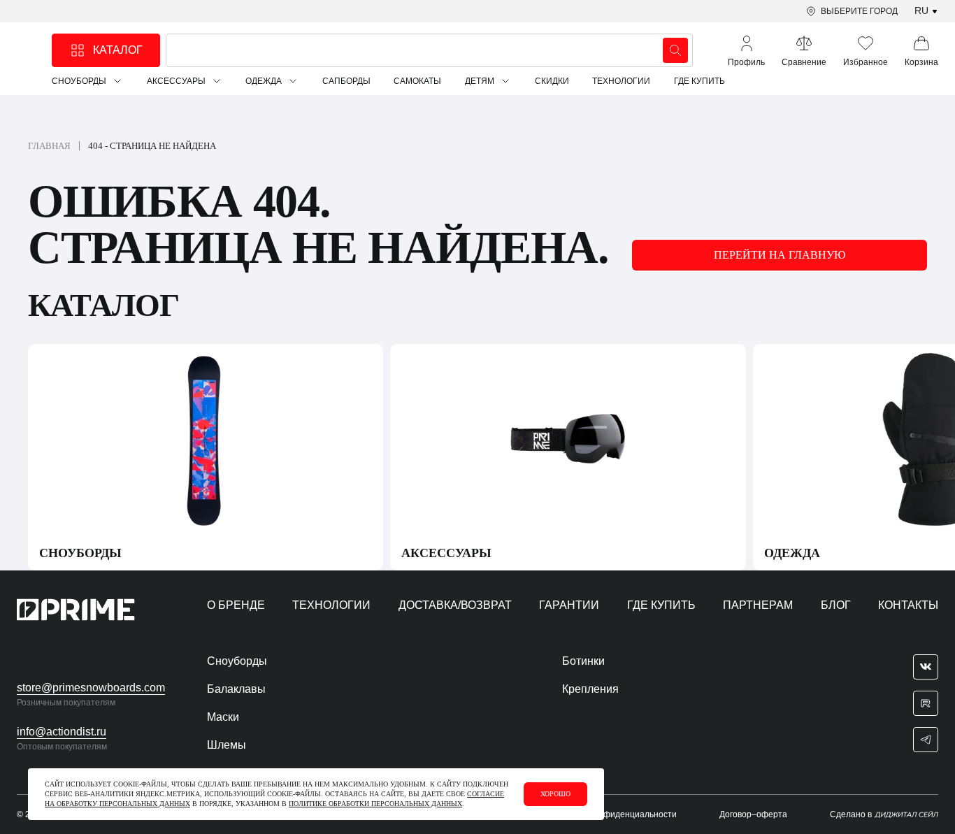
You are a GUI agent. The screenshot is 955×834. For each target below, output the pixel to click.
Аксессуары (176, 81)
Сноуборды (79, 81)
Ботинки (583, 661)
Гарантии (569, 605)
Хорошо (555, 794)
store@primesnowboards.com (91, 687)
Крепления (590, 689)
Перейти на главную (779, 255)
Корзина (921, 62)
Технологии (621, 81)
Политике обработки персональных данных (375, 803)
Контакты (908, 605)
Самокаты (417, 81)
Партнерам (758, 605)
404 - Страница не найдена (152, 145)
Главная (49, 145)
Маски (223, 717)
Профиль (746, 62)
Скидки (552, 81)
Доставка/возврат (455, 605)
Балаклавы (236, 689)
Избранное (865, 62)
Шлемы (226, 745)
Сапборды (346, 81)
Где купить (699, 81)
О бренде (236, 605)
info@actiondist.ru (61, 732)
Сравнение (804, 62)
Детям (479, 81)
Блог (836, 605)
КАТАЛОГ (118, 50)
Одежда (263, 81)
